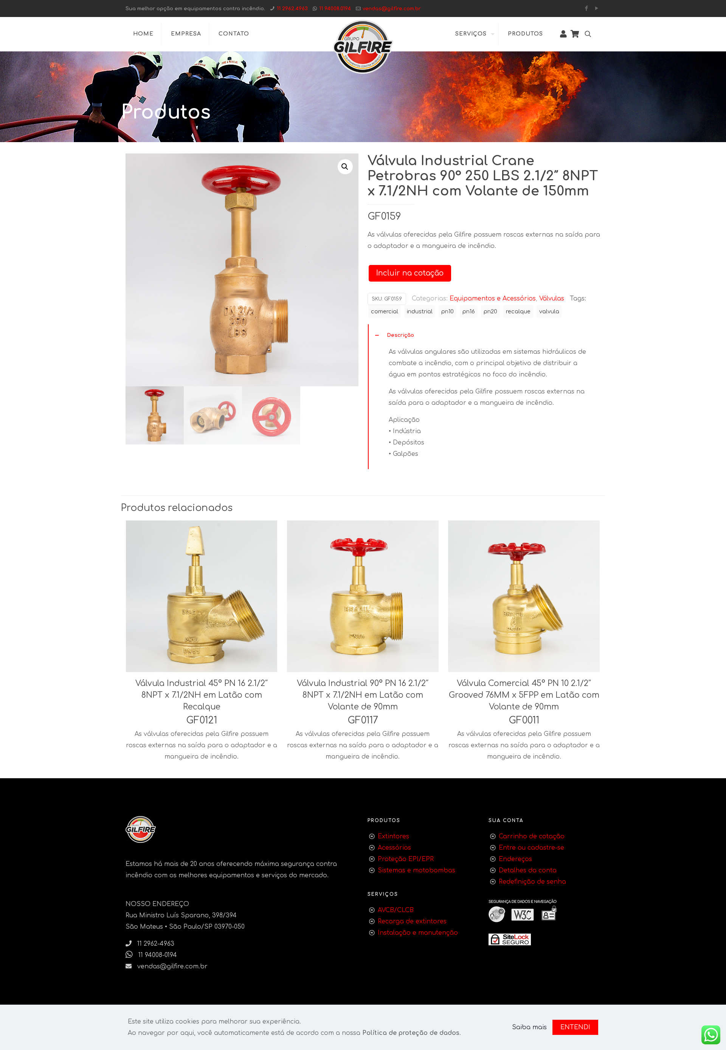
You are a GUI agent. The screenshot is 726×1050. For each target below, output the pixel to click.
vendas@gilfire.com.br (392, 8)
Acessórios (394, 847)
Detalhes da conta (528, 870)
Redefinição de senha (532, 881)
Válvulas (551, 298)
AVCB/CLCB (396, 910)
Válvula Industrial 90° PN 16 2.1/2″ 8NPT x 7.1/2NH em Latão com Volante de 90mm (362, 695)
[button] (345, 166)
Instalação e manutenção (418, 932)
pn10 (447, 311)
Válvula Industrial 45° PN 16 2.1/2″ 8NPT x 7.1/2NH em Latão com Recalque (201, 695)
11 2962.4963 (292, 8)
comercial (384, 311)
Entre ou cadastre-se (531, 847)
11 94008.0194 (335, 8)
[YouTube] (596, 8)
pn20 (490, 311)
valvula (549, 311)
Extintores (393, 836)
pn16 (468, 311)
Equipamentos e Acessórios (493, 298)
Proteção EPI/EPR (406, 859)
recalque (518, 311)
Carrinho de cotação (532, 836)
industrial (420, 311)
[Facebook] (586, 8)
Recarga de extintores (412, 921)
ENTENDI (575, 1027)
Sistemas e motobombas (416, 870)
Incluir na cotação (410, 273)
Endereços (515, 859)
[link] (510, 939)
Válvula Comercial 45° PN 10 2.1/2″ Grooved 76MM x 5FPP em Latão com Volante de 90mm (524, 695)
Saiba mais (529, 1027)
